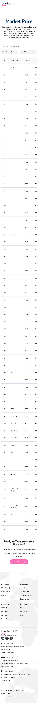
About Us (4, 607)
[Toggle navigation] (34, 4)
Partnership (5, 611)
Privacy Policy (5, 693)
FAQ (21, 615)
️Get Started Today (19, 562)
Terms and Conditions (8, 697)
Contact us (23, 611)
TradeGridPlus (25, 588)
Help (21, 607)
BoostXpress (24, 599)
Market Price (5, 619)
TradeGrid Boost (25, 595)
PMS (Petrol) (5, 588)
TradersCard (24, 591)
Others (3, 595)
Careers (4, 615)
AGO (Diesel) (5, 591)
